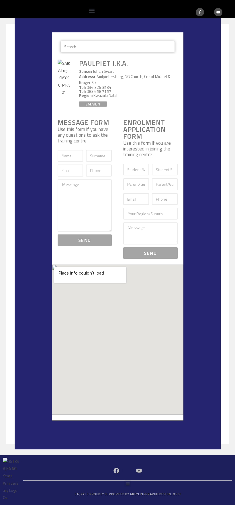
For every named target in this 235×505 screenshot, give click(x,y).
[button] (91, 10)
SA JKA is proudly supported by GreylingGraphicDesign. (128, 494)
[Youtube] (218, 12)
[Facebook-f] (200, 12)
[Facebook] (116, 470)
